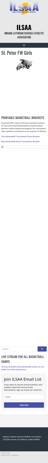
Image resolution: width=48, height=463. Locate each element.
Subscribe (24, 405)
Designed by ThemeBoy (10, 455)
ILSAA (24, 27)
